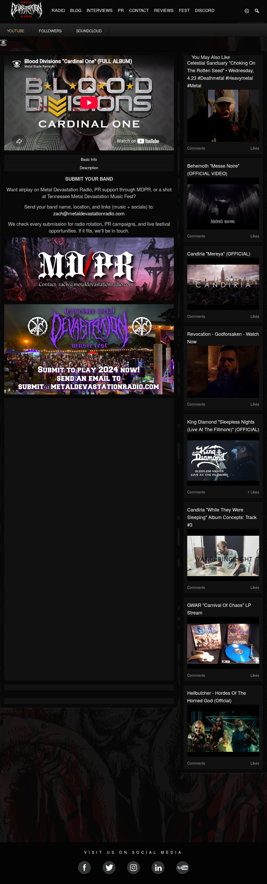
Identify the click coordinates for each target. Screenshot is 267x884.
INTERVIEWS (100, 10)
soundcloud (89, 30)
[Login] (246, 10)
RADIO (58, 10)
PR (121, 10)
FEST (184, 10)
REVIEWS (164, 10)
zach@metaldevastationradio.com (89, 213)
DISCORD (205, 10)
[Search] (257, 10)
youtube (15, 30)
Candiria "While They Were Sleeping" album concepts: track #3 (222, 517)
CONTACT (139, 10)
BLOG (75, 10)
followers (50, 30)
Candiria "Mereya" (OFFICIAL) (218, 253)
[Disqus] (89, 471)
